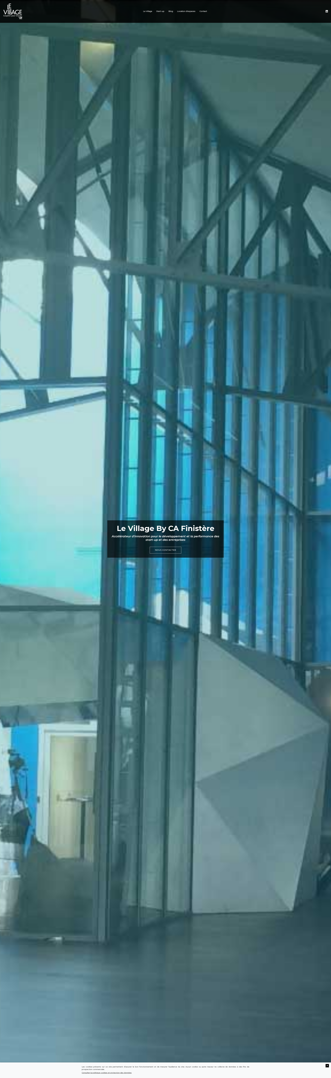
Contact (203, 11)
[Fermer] (327, 1065)
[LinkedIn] (327, 11)
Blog (170, 11)
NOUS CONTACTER (165, 550)
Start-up (160, 11)
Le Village (147, 11)
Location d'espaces (186, 11)
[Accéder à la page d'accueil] (12, 11)
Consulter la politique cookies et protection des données (107, 1073)
